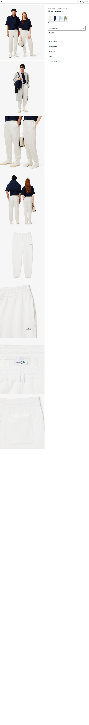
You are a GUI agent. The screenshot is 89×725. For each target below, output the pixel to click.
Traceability (53, 61)
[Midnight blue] (55, 19)
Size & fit (52, 51)
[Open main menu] (87, 1)
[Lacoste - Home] (2, 2)
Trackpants (64, 8)
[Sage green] (65, 19)
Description (53, 42)
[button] (80, 1)
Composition (53, 46)
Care (50, 56)
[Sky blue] (60, 19)
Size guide (51, 32)
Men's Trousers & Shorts (54, 8)
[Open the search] (83, 1)
